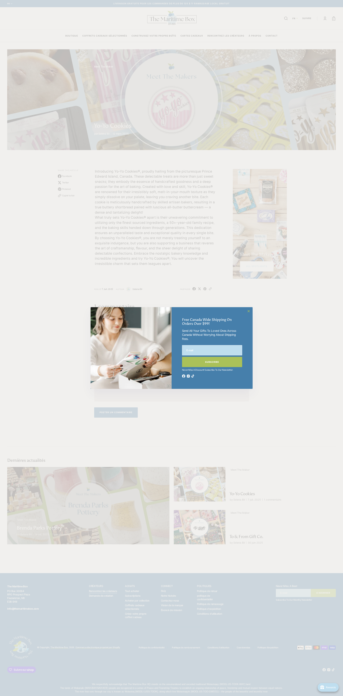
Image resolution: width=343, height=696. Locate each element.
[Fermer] (249, 311)
